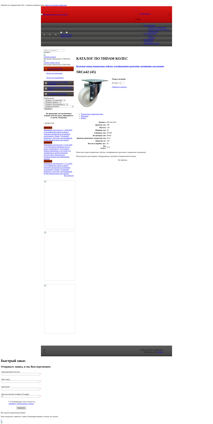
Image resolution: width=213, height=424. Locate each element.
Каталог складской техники (158, 30)
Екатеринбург (145, 14)
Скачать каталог (50, 57)
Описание (84, 116)
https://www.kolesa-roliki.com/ (56, 5)
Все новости (69, 176)
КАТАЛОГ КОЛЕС (55, 69)
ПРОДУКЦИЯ (149, 26)
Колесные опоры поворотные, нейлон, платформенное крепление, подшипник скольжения (120, 66)
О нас (150, 35)
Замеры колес (153, 32)
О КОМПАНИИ (150, 34)
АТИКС (160, 352)
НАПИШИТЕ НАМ (151, 43)
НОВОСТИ (148, 41)
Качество (151, 37)
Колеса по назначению (55, 78)
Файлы (83, 118)
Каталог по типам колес (157, 28)
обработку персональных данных (21, 404)
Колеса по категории (54, 73)
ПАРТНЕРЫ (149, 39)
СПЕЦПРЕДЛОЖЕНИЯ (57, 94)
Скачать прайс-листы (52, 63)
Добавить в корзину (119, 87)
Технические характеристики (92, 114)
